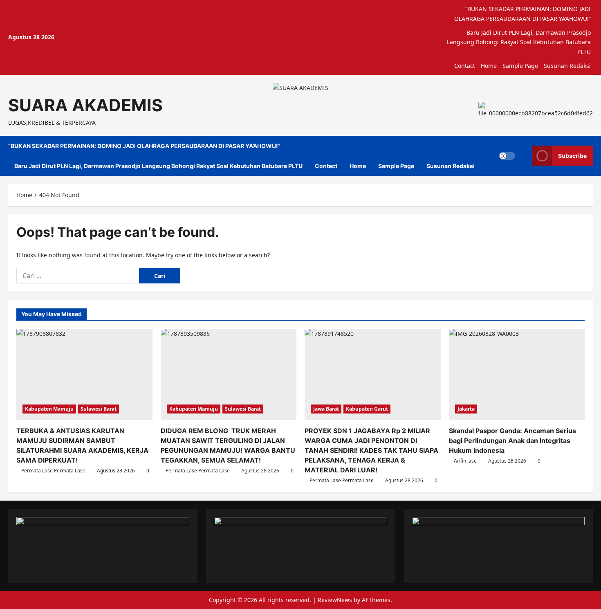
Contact (464, 66)
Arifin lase (465, 460)
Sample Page (520, 66)
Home (489, 66)
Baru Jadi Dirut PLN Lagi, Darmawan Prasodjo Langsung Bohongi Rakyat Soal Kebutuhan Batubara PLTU (519, 42)
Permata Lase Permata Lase (53, 470)
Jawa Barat (326, 408)
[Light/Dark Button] (507, 156)
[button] (523, 156)
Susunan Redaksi (567, 66)
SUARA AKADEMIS (85, 105)
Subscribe (572, 155)
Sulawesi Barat (99, 408)
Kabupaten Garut (367, 408)
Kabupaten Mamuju (49, 408)
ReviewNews (335, 600)
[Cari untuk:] (77, 275)
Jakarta (466, 408)
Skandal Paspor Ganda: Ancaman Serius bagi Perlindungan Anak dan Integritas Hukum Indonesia (512, 440)
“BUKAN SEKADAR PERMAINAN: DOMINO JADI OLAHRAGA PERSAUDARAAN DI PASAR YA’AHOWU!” (522, 13)
